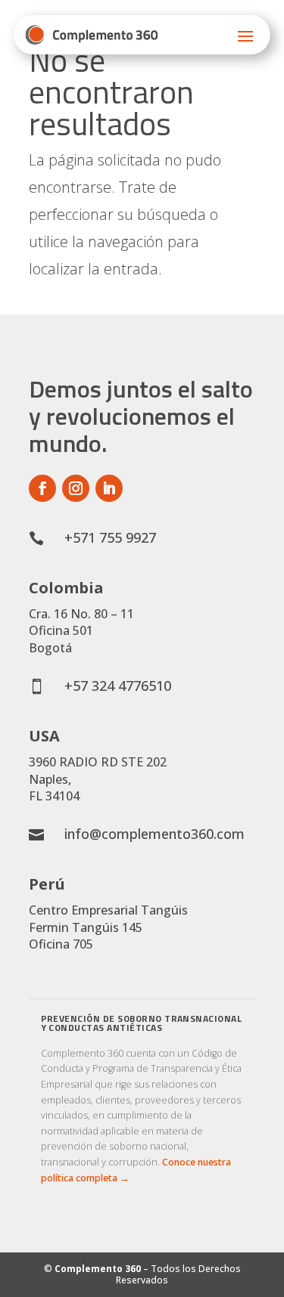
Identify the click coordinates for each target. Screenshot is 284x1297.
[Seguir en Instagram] (75, 488)
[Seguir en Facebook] (42, 488)
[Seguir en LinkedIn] (109, 488)
